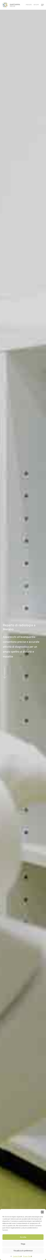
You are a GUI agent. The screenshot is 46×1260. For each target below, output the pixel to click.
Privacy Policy (27, 1256)
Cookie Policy (17, 1256)
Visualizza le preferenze (23, 1251)
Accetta (23, 1237)
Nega (23, 1244)
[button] (42, 1212)
